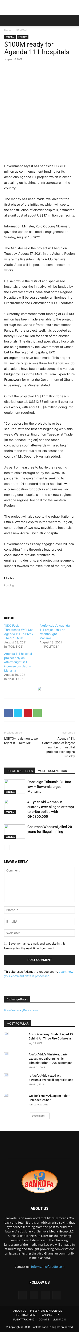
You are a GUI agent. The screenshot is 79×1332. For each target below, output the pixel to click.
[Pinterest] (28, 713)
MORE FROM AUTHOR (52, 771)
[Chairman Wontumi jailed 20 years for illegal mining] (14, 831)
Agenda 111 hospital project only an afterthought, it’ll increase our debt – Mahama (18, 662)
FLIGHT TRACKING (24, 1319)
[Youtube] (56, 1295)
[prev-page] (6, 847)
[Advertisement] (39, 7)
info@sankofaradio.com (47, 1267)
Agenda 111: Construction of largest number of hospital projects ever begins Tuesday (58, 747)
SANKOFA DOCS (50, 1315)
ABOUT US (19, 1310)
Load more (38, 1115)
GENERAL (21, 30)
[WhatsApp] (37, 713)
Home (7, 30)
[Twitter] (18, 713)
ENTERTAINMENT (26, 1315)
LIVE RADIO (59, 1319)
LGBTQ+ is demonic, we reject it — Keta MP (21, 741)
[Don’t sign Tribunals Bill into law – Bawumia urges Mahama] (14, 787)
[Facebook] (8, 713)
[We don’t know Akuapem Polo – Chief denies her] (6, 1095)
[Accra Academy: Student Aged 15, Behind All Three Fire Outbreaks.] (6, 1033)
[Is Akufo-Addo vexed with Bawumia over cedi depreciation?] (6, 1074)
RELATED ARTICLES (20, 771)
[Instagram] (34, 1295)
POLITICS (22, 36)
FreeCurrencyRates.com (21, 1010)
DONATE (44, 1319)
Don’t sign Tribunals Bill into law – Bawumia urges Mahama (49, 787)
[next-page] (13, 847)
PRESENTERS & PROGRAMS (46, 1310)
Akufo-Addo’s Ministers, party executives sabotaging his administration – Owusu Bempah (50, 1058)
